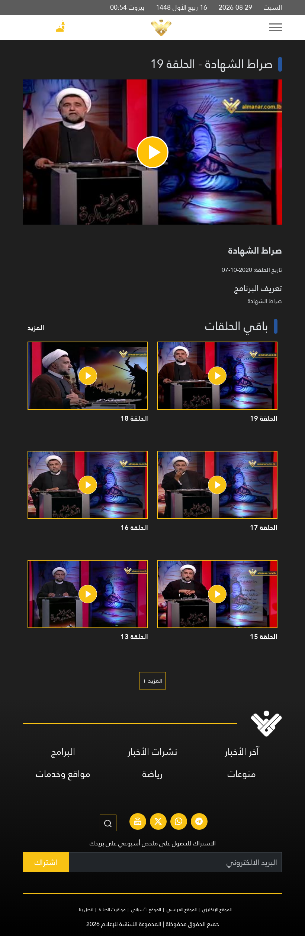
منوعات (242, 774)
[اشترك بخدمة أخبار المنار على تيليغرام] (199, 822)
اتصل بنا (86, 910)
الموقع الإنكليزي (217, 910)
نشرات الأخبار (152, 751)
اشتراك (46, 862)
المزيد (36, 328)
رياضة (152, 774)
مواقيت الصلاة (112, 910)
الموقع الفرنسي (182, 910)
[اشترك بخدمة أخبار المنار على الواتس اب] (178, 822)
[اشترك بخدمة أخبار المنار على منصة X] (158, 822)
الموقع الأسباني (146, 910)
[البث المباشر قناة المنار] (137, 822)
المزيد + (152, 680)
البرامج (63, 751)
